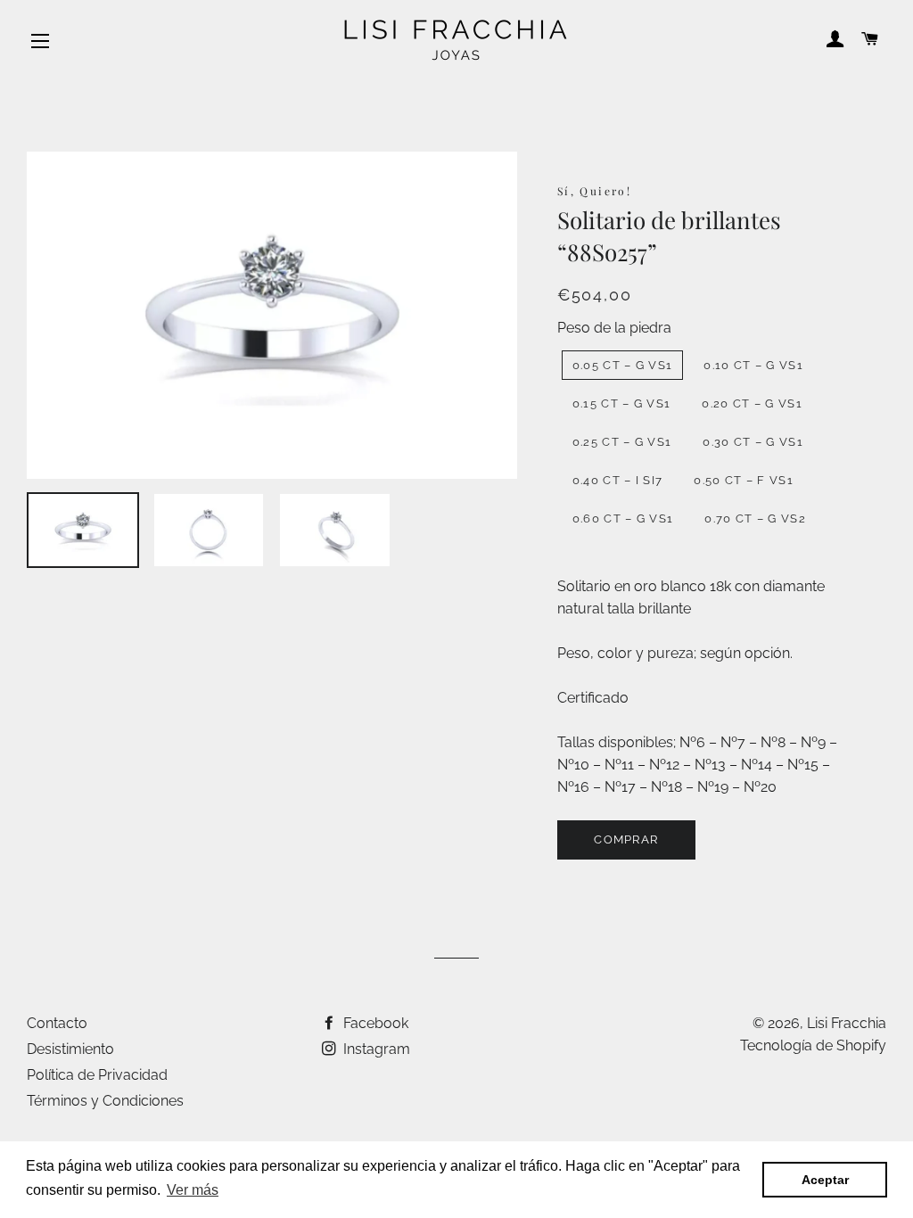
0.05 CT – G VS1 (622, 365)
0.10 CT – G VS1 (753, 365)
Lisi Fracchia (846, 1023)
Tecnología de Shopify (813, 1045)
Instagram (375, 1049)
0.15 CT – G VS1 (621, 403)
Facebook (374, 1023)
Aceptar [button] (825, 1180)
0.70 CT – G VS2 (755, 518)
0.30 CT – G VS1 (753, 442)
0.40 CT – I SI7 (617, 480)
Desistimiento (70, 1049)
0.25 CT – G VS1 (622, 442)
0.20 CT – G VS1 (752, 403)
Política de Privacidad (97, 1074)
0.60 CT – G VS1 (623, 518)
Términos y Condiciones (105, 1100)
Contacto (57, 1023)
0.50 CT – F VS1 (744, 480)
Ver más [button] (192, 1189)
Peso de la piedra (614, 327)
